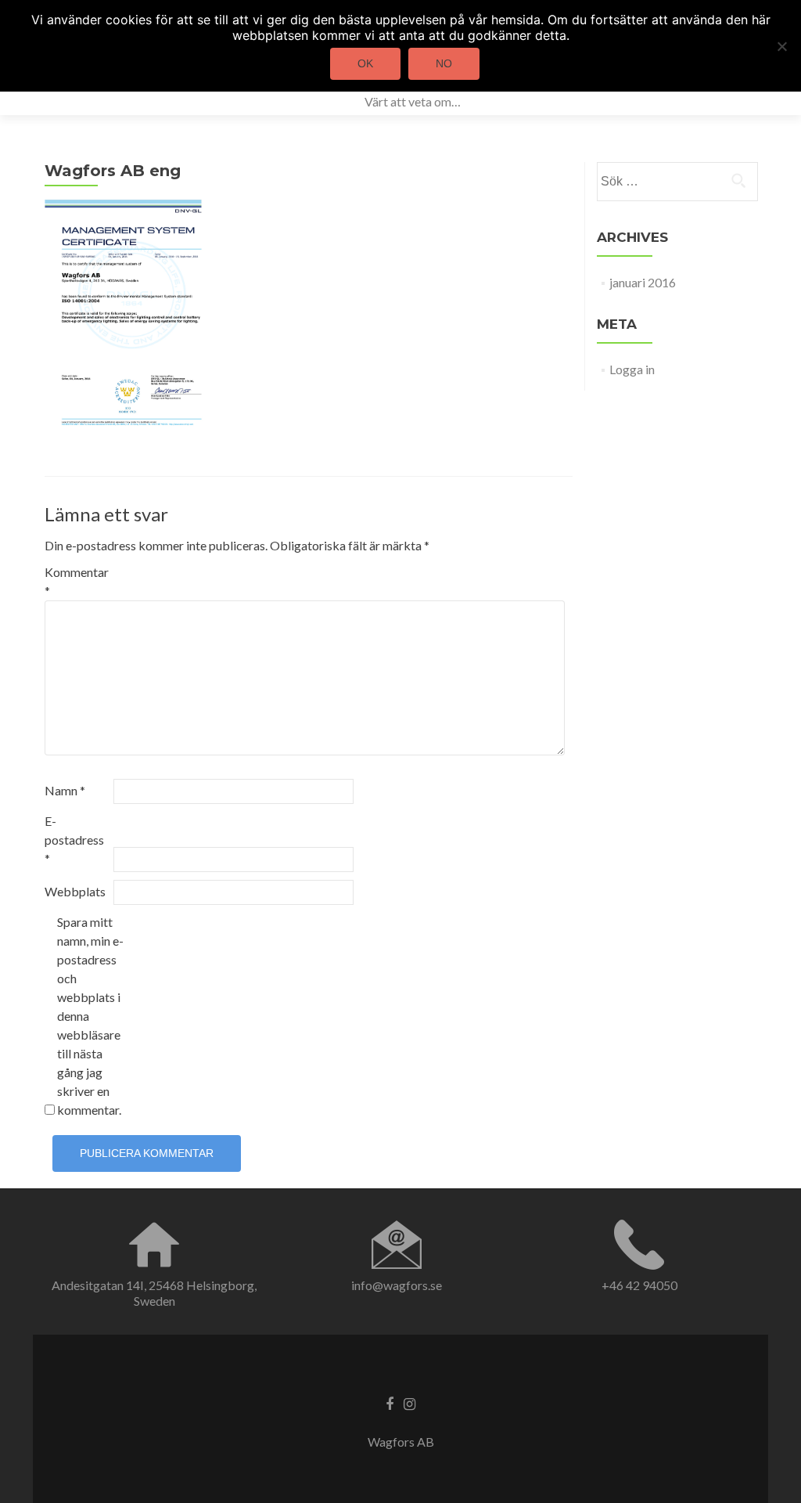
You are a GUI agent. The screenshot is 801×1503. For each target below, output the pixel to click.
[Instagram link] (409, 1402)
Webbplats (75, 891)
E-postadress (74, 839)
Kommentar (77, 581)
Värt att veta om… (413, 101)
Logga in (632, 369)
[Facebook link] (389, 1402)
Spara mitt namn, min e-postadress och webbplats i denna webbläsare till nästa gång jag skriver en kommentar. (90, 1015)
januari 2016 (642, 282)
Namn (65, 790)
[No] (781, 46)
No (444, 63)
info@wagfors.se (396, 1285)
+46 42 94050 (639, 1285)
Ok (365, 63)
